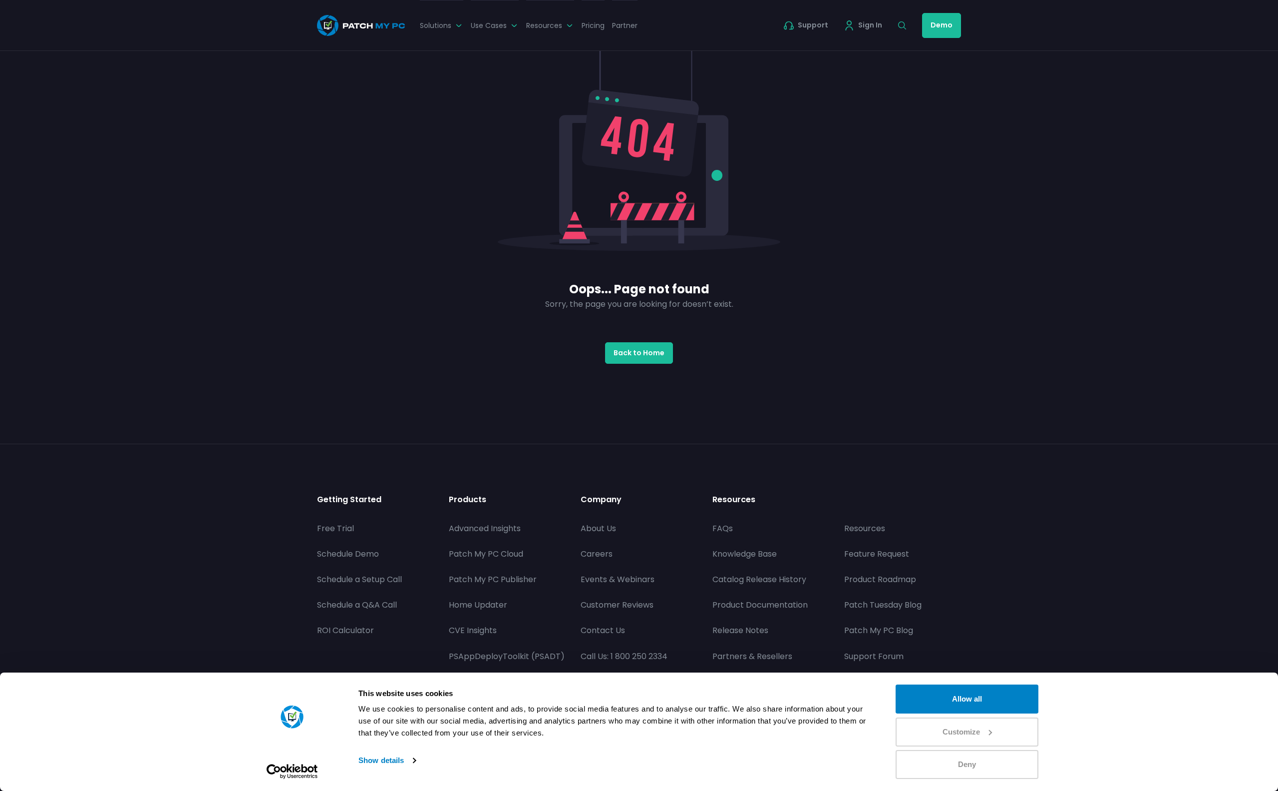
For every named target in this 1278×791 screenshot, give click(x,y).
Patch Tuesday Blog (883, 605)
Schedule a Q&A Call (357, 605)
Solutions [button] (435, 25)
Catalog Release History (759, 579)
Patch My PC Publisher (493, 579)
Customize (961, 732)
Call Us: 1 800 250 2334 (624, 656)
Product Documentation (760, 605)
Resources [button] (544, 25)
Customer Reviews (617, 605)
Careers (597, 554)
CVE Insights (473, 630)
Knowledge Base (744, 554)
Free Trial (335, 528)
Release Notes (740, 630)
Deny (967, 764)
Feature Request (876, 554)
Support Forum (874, 656)
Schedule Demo (348, 554)
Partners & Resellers (752, 656)
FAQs (722, 528)
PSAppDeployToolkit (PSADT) (507, 656)
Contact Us (603, 630)
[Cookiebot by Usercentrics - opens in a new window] (292, 771)
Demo (942, 25)
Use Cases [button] (489, 25)
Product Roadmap (880, 579)
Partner (625, 25)
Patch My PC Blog (878, 630)
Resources (864, 528)
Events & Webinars (617, 579)
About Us (598, 528)
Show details (381, 760)
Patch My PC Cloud (486, 554)
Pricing (593, 25)
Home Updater (478, 605)
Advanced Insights (485, 528)
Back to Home (639, 353)
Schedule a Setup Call (359, 579)
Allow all (967, 699)
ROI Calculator (345, 630)
